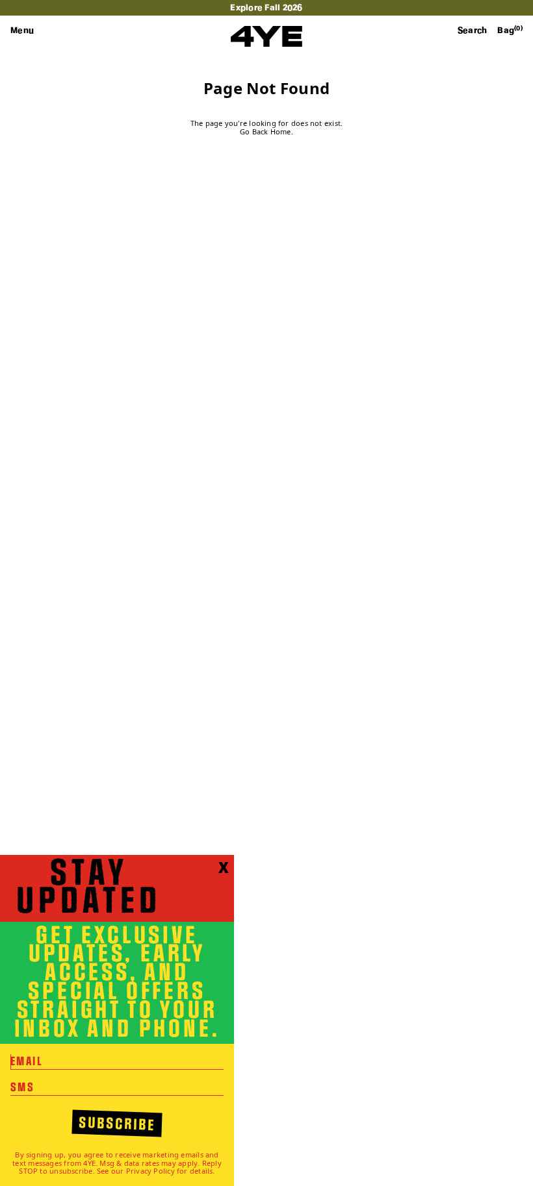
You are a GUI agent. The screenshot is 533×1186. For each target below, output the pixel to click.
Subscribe (117, 1124)
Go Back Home (265, 132)
